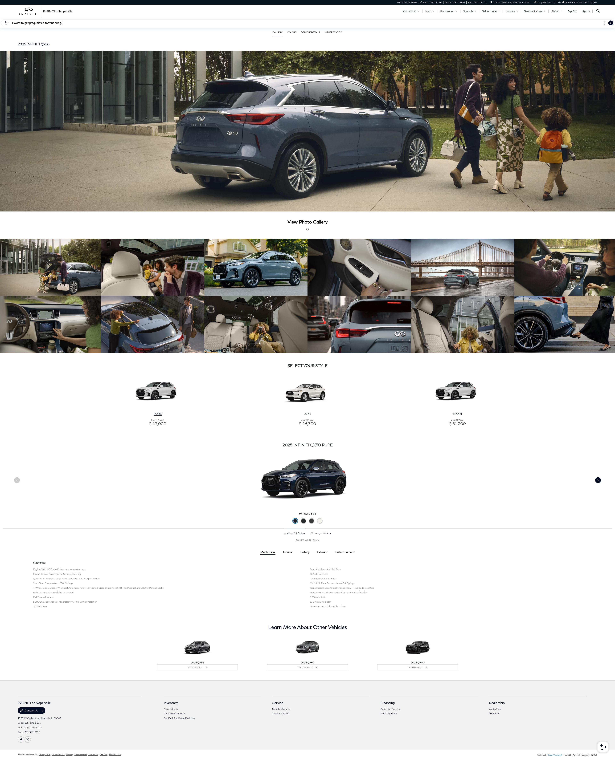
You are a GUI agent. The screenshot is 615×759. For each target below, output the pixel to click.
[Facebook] (21, 739)
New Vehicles (171, 708)
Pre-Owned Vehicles (174, 713)
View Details (195, 667)
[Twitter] (28, 739)
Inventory (171, 703)
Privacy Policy (45, 754)
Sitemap (69, 754)
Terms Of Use (58, 754)
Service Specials (280, 713)
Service (277, 703)
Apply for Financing (391, 708)
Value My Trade (389, 713)
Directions (494, 713)
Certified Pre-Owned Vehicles (179, 718)
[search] (598, 11)
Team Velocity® (555, 755)
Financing (388, 703)
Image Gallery (322, 533)
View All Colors (296, 533)
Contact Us (31, 710)
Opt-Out (103, 754)
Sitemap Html (80, 754)
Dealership (497, 703)
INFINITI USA (115, 754)
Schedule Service (281, 708)
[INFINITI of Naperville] (45, 10)
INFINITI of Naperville (27, 754)
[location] (491, 2)
